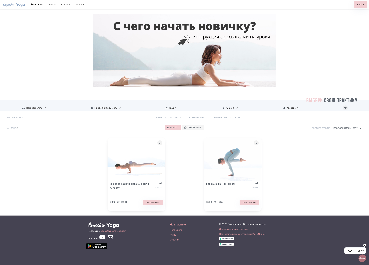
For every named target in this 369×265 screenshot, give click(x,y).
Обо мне (80, 4)
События (65, 4)
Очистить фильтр (14, 117)
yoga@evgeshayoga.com (113, 231)
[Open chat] (362, 258)
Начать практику (153, 202)
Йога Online (37, 4)
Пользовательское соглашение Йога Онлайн (242, 234)
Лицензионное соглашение (233, 229)
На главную (178, 224)
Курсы (52, 4)
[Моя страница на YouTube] (102, 238)
